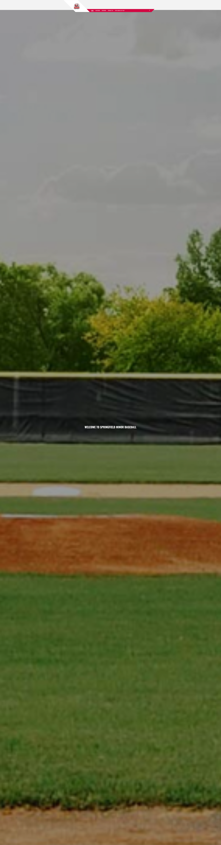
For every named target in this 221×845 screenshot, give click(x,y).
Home (92, 10)
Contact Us (110, 10)
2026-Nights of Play (119, 10)
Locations (97, 10)
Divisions (104, 10)
